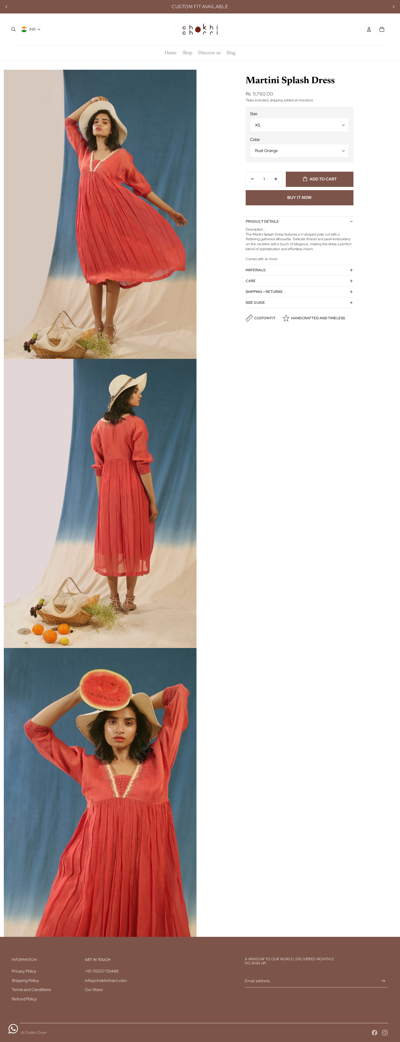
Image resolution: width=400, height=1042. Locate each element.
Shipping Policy (25, 980)
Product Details (262, 221)
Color (255, 139)
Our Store (94, 989)
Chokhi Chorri (36, 1032)
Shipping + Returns (264, 291)
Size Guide (255, 302)
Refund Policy (24, 999)
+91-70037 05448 (101, 971)
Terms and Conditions (31, 989)
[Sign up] (383, 981)
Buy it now (299, 197)
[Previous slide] (6, 6)
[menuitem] (171, 53)
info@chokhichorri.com (106, 980)
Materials (255, 269)
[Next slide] (393, 6)
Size (253, 113)
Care (251, 280)
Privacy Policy (24, 971)
